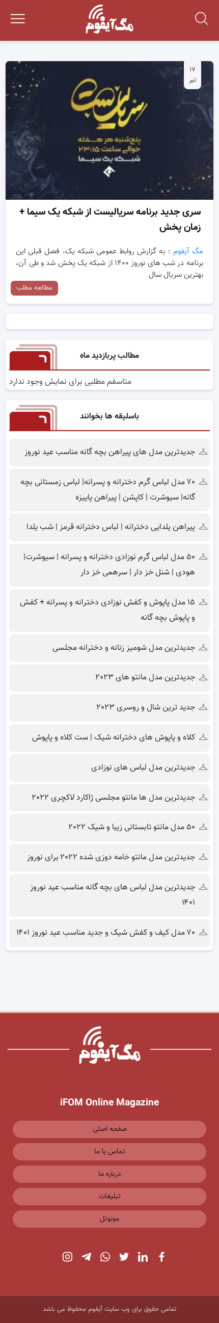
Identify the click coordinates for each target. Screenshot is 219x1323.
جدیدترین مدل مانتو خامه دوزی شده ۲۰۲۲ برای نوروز (111, 857)
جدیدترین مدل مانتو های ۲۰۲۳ (145, 677)
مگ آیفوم (188, 251)
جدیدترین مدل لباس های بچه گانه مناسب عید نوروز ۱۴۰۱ (112, 895)
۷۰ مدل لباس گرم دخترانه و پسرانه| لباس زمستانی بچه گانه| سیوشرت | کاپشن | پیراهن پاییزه (107, 490)
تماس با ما (109, 1151)
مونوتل (109, 1219)
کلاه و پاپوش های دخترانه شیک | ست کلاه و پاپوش (113, 737)
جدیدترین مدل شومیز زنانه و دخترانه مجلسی (123, 648)
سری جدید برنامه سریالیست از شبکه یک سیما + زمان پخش (110, 220)
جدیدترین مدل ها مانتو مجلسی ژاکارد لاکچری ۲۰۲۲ (113, 797)
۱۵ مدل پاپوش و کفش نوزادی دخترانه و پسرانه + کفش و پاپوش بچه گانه (107, 610)
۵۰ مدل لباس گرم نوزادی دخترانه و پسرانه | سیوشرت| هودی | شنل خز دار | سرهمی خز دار (109, 565)
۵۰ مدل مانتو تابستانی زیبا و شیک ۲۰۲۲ (132, 827)
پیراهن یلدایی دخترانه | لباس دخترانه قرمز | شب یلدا (110, 527)
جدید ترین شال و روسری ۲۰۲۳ (146, 707)
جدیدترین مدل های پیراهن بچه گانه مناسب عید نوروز (109, 452)
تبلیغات (110, 1196)
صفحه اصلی (110, 1129)
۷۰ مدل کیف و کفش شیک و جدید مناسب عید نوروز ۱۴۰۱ (105, 933)
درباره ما (109, 1174)
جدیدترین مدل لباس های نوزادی (143, 767)
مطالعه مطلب (34, 288)
